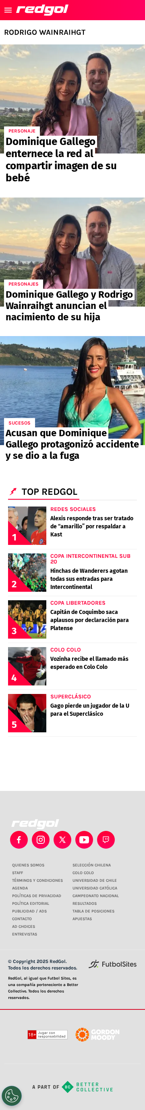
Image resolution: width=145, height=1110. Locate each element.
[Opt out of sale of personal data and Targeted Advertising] (12, 1096)
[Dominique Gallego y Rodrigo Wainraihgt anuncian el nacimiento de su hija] (72, 252)
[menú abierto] (8, 10)
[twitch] (106, 840)
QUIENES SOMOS (28, 865)
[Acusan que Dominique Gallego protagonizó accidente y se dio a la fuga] (72, 390)
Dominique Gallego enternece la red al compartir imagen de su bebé (61, 159)
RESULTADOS (84, 903)
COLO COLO (83, 872)
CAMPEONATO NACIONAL (95, 895)
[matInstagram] (41, 840)
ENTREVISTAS (24, 934)
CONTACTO (22, 919)
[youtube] (84, 840)
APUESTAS (82, 919)
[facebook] (19, 840)
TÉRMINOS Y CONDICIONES (37, 880)
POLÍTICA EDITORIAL (30, 903)
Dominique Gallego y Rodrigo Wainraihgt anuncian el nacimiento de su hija (69, 306)
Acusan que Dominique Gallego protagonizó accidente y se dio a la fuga (72, 444)
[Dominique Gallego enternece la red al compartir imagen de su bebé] (72, 98)
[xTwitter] (62, 840)
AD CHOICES (23, 926)
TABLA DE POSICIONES (93, 911)
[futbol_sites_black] (113, 966)
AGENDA (20, 888)
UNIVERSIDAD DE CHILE (94, 880)
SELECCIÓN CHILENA (91, 865)
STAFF (17, 872)
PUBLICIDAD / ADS (29, 911)
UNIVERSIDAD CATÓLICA (94, 888)
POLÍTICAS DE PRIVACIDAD (36, 895)
